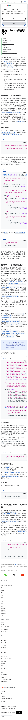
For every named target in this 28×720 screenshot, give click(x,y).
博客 (2, 595)
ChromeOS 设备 (5, 627)
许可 (9, 706)
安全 (2, 587)
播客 (2, 597)
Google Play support (6, 679)
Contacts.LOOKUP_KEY (8, 337)
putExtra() (5, 469)
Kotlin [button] (4, 139)
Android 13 (3, 647)
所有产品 (3, 701)
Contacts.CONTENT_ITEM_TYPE (10, 287)
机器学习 (3, 606)
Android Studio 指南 (6, 658)
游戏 (2, 603)
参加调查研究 (4, 682)
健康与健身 (3, 608)
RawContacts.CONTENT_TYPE (11, 134)
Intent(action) (19, 314)
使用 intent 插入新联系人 (16, 282)
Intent (14, 58)
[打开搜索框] (19, 2)
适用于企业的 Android (6, 585)
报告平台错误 (4, 674)
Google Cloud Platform (6, 698)
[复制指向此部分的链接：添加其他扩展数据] (14, 464)
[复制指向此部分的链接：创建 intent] (10, 128)
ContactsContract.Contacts (10, 296)
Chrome (3, 694)
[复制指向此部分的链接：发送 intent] (10, 482)
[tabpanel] (14, 147)
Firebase (3, 696)
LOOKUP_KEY (16, 342)
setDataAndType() (7, 317)
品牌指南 (13, 706)
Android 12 (3, 650)
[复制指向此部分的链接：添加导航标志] (11, 423)
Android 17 (3, 638)
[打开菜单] (2, 2)
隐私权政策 (3, 613)
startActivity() (20, 232)
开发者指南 (3, 661)
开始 (14, 23)
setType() (10, 324)
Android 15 (3, 642)
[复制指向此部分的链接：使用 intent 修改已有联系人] (24, 265)
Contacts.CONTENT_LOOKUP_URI (16, 283)
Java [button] (11, 139)
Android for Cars (5, 629)
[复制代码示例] (26, 142)
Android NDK (4, 668)
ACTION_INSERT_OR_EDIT (10, 514)
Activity (9, 63)
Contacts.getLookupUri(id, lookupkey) (13, 333)
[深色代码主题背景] (24, 142)
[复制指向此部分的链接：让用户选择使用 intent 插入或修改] (4, 507)
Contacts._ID (11, 335)
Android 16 (3, 640)
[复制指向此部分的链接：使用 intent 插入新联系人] (22, 96)
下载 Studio (4, 666)
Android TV (3, 631)
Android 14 (3, 645)
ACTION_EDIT (7, 315)
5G (2, 615)
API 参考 (3, 663)
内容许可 (16, 564)
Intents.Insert (6, 163)
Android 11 (3, 652)
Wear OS (3, 624)
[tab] (4, 139)
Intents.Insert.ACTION (8, 132)
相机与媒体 (3, 611)
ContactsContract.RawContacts (11, 112)
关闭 (14, 19)
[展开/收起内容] (7, 39)
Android (3, 583)
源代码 (2, 590)
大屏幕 (2, 622)
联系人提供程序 (20, 121)
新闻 (2, 592)
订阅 (19, 712)
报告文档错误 (4, 677)
